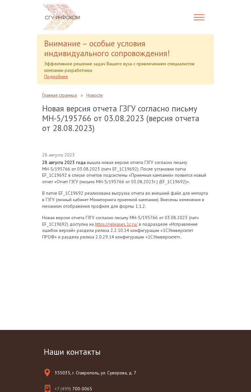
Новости (94, 95)
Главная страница (59, 95)
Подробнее (56, 76)
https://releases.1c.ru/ (116, 224)
